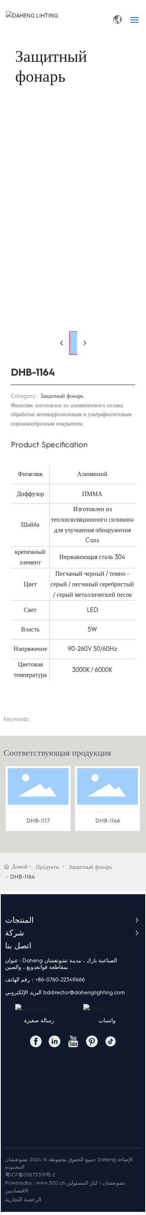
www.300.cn (50, 1183)
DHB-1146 (107, 821)
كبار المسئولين (82, 1183)
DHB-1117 (38, 821)
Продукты (47, 867)
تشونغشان (113, 1183)
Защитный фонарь (61, 396)
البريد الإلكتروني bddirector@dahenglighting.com (65, 992)
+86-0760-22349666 (60, 979)
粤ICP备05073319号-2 (30, 1175)
